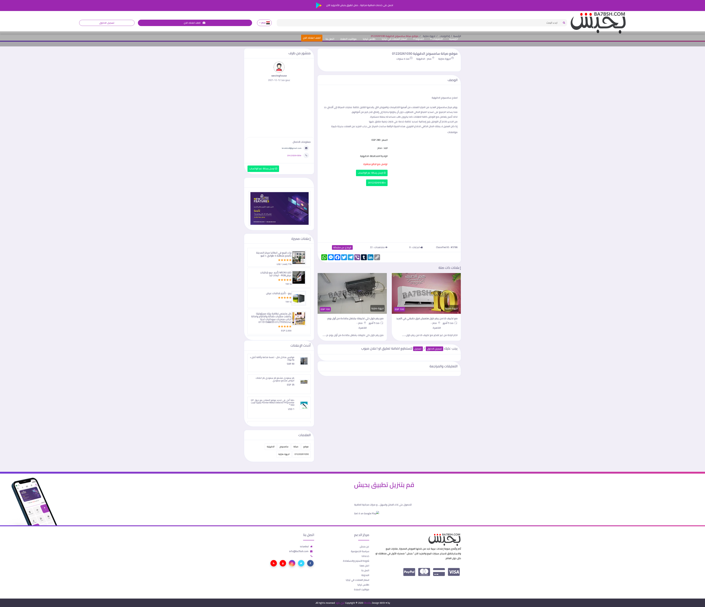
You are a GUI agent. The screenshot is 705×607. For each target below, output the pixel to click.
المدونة (419, 39)
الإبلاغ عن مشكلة (342, 247)
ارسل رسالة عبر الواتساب (371, 172)
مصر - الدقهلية (423, 59)
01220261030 (301, 454)
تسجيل (418, 348)
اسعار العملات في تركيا (394, 39)
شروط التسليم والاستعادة (356, 561)
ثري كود (340, 602)
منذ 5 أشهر (448, 323)
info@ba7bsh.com (298, 551)
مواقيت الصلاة (348, 39)
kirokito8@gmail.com (291, 148)
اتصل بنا (330, 39)
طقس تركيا (369, 39)
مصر (263, 22)
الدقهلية (270, 446)
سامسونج (283, 446)
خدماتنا (365, 556)
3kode (367, 602)
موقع (306, 446)
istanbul (304, 546)
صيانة (295, 446)
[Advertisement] (389, 213)
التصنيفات (437, 39)
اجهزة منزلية (444, 59)
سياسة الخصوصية (360, 551)
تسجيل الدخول (106, 23)
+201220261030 (377, 182)
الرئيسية (453, 39)
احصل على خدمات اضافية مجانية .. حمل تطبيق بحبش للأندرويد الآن (359, 5)
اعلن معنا (364, 565)
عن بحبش (364, 546)
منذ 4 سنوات (402, 59)
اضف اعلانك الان (192, 23)
